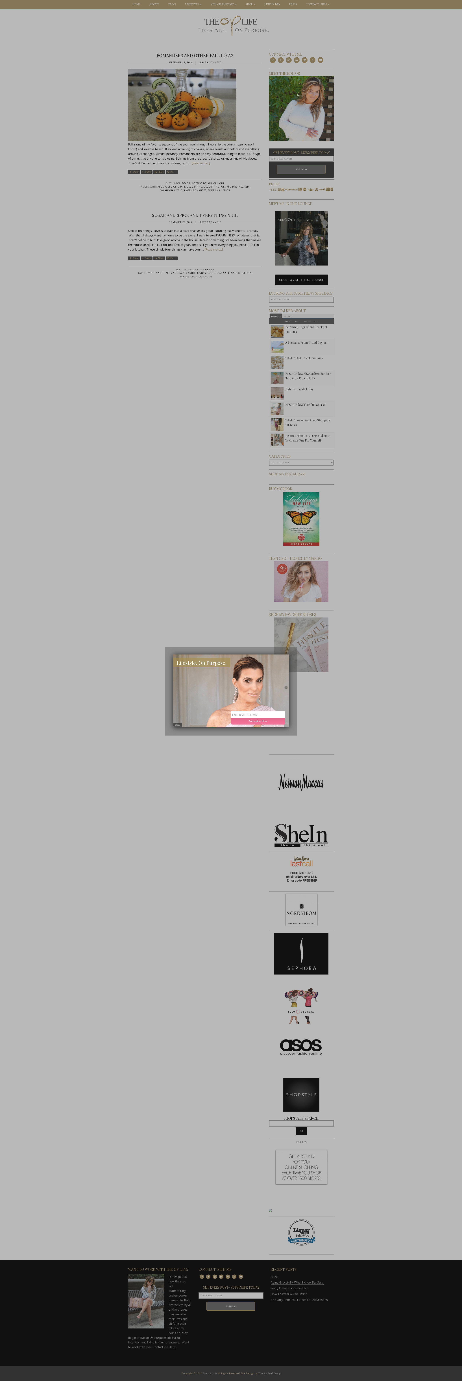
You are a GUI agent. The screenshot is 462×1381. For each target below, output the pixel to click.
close (177, 724)
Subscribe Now (258, 721)
